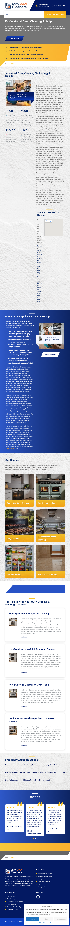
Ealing (39, 270)
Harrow (39, 246)
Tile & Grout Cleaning (13, 909)
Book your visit (10, 448)
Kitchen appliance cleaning (45, 873)
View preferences (61, 919)
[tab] (33, 838)
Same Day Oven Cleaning (14, 907)
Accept (33, 919)
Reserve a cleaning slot (55, 14)
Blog (39, 884)
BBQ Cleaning (11, 899)
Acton (39, 281)
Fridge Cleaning (11, 904)
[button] (66, 906)
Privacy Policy (42, 923)
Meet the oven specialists (45, 876)
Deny (46, 919)
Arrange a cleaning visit (44, 887)
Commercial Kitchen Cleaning (15, 901)
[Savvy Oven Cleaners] (16, 6)
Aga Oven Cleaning (12, 896)
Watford (39, 262)
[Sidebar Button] (7, 14)
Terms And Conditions (44, 881)
